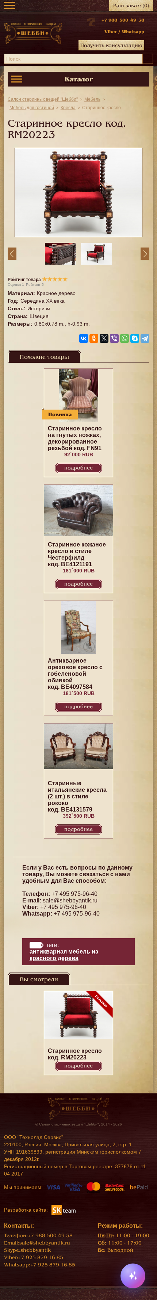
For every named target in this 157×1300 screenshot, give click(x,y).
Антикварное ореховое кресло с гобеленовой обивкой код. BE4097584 (75, 673)
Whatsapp (133, 31)
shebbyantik (35, 1250)
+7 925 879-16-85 (40, 1257)
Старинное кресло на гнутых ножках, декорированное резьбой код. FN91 (75, 438)
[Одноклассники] (93, 338)
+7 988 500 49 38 (123, 20)
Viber (110, 31)
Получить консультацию (111, 45)
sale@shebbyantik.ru (70, 900)
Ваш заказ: (131, 5)
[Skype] (134, 338)
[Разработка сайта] (63, 1209)
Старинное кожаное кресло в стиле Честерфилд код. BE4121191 (77, 554)
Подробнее (78, 468)
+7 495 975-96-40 (74, 894)
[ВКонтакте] (83, 338)
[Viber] (114, 338)
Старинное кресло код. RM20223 (75, 1054)
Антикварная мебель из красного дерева (64, 954)
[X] (104, 338)
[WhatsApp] (124, 338)
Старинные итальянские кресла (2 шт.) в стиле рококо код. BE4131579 (77, 796)
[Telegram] (145, 338)
